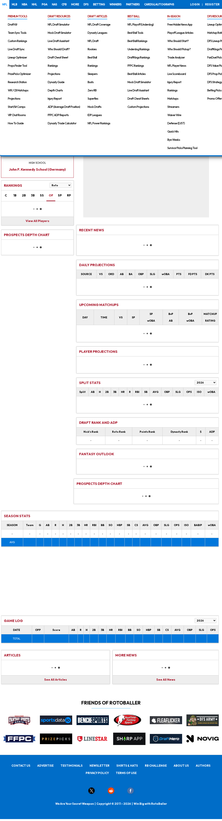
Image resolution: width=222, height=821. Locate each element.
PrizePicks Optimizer (19, 74)
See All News (165, 680)
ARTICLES (12, 655)
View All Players (37, 221)
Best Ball (92, 57)
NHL (34, 4)
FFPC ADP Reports (58, 115)
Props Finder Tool (17, 65)
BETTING (99, 4)
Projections (14, 98)
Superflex (93, 98)
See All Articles (55, 680)
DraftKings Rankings (138, 57)
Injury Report (55, 98)
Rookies (92, 49)
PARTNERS (133, 4)
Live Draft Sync (16, 49)
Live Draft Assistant (58, 41)
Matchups (172, 98)
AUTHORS (203, 765)
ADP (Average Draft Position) (64, 106)
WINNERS (115, 4)
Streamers (173, 106)
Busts (90, 82)
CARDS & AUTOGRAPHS (159, 4)
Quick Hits (172, 131)
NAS (54, 4)
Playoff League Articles (180, 32)
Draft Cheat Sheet (58, 57)
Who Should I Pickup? (179, 49)
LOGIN (195, 4)
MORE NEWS (126, 655)
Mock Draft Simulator (59, 32)
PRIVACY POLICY (97, 773)
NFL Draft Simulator (58, 24)
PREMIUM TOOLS (17, 16)
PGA (44, 4)
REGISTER (212, 4)
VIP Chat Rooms (17, 115)
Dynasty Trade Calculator (62, 123)
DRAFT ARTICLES (97, 16)
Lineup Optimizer (17, 57)
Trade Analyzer (176, 57)
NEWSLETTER (99, 765)
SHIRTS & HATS (127, 765)
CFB (64, 4)
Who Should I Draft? (59, 49)
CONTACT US (20, 765)
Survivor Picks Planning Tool (182, 148)
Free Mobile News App (179, 24)
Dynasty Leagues (97, 32)
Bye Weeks (173, 139)
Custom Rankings (17, 41)
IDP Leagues (95, 115)
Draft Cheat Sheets (138, 98)
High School (37, 162)
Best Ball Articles (136, 74)
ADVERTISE (45, 765)
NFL (4, 4)
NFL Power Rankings (99, 123)
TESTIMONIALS (71, 765)
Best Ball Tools (135, 32)
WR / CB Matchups (18, 90)
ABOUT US (181, 765)
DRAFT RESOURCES (59, 16)
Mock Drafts (94, 106)
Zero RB (92, 90)
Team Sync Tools (17, 32)
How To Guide (16, 123)
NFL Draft (93, 41)
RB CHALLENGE (156, 765)
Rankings (53, 65)
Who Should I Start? (178, 41)
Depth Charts (55, 90)
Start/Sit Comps (16, 106)
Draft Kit (12, 24)
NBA (24, 4)
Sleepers (92, 74)
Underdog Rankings (138, 49)
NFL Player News (176, 65)
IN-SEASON (173, 16)
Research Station (17, 82)
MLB (14, 4)
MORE (75, 4)
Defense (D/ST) (176, 123)
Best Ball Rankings (137, 41)
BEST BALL (133, 16)
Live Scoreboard (176, 74)
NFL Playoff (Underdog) (140, 24)
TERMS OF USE (126, 773)
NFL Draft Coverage (99, 24)
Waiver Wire (174, 115)
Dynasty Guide (56, 82)
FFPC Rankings (135, 65)
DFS (85, 4)
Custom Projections (138, 106)
